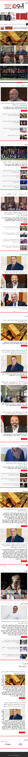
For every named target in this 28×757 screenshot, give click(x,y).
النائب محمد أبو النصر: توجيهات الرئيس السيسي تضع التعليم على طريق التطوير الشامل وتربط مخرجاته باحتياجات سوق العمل (14, 351)
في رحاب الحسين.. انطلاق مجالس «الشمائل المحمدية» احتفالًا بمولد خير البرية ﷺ (11, 227)
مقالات (26, 571)
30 (10, 565)
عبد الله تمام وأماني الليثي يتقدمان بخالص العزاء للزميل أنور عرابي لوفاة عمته (10, 474)
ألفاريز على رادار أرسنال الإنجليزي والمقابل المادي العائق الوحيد (21, 50)
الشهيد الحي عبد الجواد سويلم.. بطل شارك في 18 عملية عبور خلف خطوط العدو (10, 655)
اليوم (9, 755)
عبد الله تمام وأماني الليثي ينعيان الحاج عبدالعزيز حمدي (16, 464)
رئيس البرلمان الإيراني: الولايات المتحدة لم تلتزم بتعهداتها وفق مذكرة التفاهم (14, 104)
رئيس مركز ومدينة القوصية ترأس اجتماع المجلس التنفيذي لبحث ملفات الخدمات (7, 50)
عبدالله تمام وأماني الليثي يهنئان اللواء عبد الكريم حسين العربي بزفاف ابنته (10, 479)
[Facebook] (14, 754)
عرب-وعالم (24, 85)
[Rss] (15, 754)
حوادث (15, 193)
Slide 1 (25, 82)
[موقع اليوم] (14, 6)
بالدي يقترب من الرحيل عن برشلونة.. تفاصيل (17, 24)
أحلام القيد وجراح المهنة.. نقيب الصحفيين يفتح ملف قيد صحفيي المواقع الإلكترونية (10, 233)
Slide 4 (8, 82)
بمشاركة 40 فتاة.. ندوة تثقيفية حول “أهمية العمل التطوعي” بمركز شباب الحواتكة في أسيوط (14, 382)
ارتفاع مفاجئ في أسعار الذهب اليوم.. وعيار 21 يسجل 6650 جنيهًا (14, 321)
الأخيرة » (4, 566)
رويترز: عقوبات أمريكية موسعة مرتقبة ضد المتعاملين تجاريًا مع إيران (11, 129)
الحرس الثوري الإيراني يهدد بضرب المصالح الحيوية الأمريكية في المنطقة (21, 59)
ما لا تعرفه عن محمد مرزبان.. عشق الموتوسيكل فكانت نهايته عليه (14, 622)
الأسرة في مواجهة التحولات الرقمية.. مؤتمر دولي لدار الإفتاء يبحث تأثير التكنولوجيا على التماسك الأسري (15, 213)
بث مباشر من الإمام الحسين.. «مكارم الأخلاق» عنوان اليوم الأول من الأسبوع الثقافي (10, 246)
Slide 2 (19, 82)
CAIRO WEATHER (4, 741)
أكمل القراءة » (24, 110)
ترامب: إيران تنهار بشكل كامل (13, 135)
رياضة (26, 144)
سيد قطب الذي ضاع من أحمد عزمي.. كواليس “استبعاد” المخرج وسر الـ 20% (10, 648)
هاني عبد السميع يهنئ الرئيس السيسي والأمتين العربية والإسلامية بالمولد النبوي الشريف (14, 412)
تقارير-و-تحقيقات (22, 193)
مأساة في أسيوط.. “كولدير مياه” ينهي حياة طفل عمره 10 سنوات (7, 60)
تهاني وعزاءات (23, 445)
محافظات (9, 193)
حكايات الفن (24, 604)
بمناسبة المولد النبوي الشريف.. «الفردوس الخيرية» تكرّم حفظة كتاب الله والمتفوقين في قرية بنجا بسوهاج (10, 241)
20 (12, 565)
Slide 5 (3, 82)
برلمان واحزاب (23, 254)
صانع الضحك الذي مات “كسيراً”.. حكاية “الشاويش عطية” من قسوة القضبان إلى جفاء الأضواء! (10, 641)
